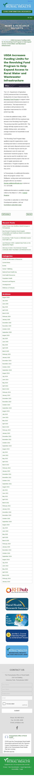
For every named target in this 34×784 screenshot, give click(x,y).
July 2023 (5, 414)
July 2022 (5, 452)
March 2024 (5, 389)
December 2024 (6, 360)
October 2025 (6, 329)
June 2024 (5, 379)
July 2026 (5, 300)
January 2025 (6, 357)
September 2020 (7, 521)
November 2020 (6, 515)
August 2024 (6, 373)
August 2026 (6, 297)
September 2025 (7, 332)
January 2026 (6, 319)
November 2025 (6, 326)
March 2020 (5, 540)
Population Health (7, 278)
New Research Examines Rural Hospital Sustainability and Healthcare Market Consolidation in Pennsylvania (16, 232)
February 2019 (6, 578)
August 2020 (6, 524)
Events (4, 265)
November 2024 (6, 363)
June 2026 (5, 303)
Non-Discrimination (14, 767)
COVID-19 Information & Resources (17, 11)
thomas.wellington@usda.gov (13, 183)
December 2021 (6, 474)
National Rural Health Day (9, 272)
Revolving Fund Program (11, 99)
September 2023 (7, 408)
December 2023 (6, 398)
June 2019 (5, 565)
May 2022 (5, 458)
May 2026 (5, 307)
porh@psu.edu (19, 722)
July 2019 (5, 562)
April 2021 (5, 499)
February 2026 (6, 316)
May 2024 (5, 382)
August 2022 (6, 449)
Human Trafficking (7, 269)
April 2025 (5, 348)
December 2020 (6, 512)
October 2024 (6, 367)
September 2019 (7, 556)
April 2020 (5, 537)
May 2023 (5, 420)
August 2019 (6, 559)
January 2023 (6, 433)
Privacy (5, 767)
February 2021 (6, 506)
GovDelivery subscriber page (12, 205)
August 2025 (6, 335)
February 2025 (6, 354)
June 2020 (5, 531)
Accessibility (15, 769)
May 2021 (5, 496)
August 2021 (6, 487)
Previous (7, 214)
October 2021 (6, 480)
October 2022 (6, 442)
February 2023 (6, 430)
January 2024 (6, 395)
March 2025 (5, 351)
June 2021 (5, 493)
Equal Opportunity (26, 767)
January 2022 (6, 471)
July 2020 (5, 528)
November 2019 (6, 550)
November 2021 (6, 477)
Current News (6, 262)
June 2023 (5, 417)
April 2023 (5, 423)
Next (28, 214)
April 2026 (5, 310)
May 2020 (5, 534)
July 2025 (5, 338)
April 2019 (5, 572)
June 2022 (5, 455)
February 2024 (6, 392)
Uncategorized (6, 284)
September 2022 (7, 446)
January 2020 (6, 547)
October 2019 (6, 553)
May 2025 (5, 345)
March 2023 (5, 427)
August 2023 (6, 411)
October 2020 (6, 518)
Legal (21, 769)
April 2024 (5, 386)
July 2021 (5, 490)
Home (3, 40)
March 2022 (5, 464)
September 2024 (7, 370)
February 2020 (6, 543)
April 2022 (5, 461)
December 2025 (6, 322)
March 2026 (5, 313)
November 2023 (6, 401)
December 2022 (6, 436)
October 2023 (6, 404)
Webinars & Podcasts (8, 287)
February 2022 (6, 468)
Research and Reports (8, 281)
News (8, 40)
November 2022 (6, 439)
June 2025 (5, 341)
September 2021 (7, 483)
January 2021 (6, 509)
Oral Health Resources (8, 275)
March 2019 (5, 575)
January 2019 (6, 581)
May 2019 (5, 569)
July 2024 (5, 376)
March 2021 (5, 502)
